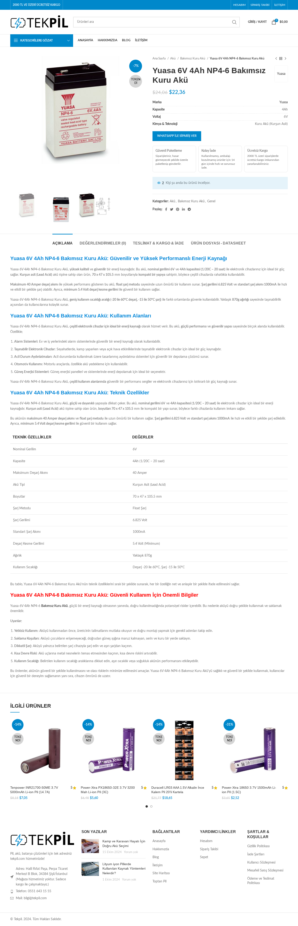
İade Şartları (255, 854)
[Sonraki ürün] (285, 58)
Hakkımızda (160, 849)
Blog (155, 857)
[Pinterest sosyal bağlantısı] (178, 209)
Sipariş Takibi (209, 849)
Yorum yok (131, 852)
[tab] (62, 241)
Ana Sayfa (159, 58)
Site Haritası (161, 873)
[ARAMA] (234, 22)
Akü (173, 58)
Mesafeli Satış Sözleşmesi (265, 870)
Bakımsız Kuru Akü (193, 58)
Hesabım (206, 841)
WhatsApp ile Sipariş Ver (176, 136)
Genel (211, 201)
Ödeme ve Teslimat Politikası (260, 881)
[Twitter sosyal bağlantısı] (172, 209)
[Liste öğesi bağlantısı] (42, 891)
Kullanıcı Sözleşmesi (261, 862)
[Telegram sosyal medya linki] (189, 209)
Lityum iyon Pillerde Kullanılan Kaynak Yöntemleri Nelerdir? (124, 868)
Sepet (204, 857)
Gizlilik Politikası (258, 846)
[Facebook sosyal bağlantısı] (166, 209)
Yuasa (281, 74)
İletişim (157, 865)
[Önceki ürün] (276, 58)
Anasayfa (159, 841)
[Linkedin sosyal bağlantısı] (183, 209)
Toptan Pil (159, 881)
